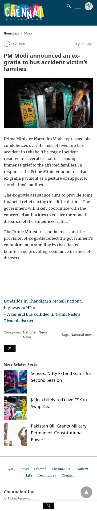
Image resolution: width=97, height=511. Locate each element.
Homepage (11, 33)
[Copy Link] (30, 271)
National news (82, 334)
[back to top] (86, 492)
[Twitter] (15, 271)
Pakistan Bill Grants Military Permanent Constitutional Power (58, 432)
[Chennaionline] (24, 19)
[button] (10, 348)
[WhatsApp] (22, 271)
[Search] (68, 6)
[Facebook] (7, 271)
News (28, 33)
